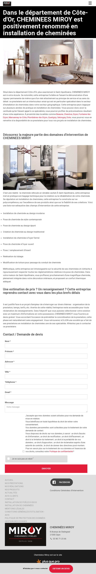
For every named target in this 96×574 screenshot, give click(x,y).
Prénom (9, 351)
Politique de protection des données (25, 518)
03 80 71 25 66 (59, 539)
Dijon (75, 114)
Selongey (61, 117)
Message (9, 402)
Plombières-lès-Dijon (37, 117)
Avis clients (11, 496)
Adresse (9, 361)
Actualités (11, 492)
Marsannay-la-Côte (18, 117)
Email (8, 392)
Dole (69, 117)
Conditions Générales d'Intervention (67, 490)
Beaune (59, 114)
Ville (7, 372)
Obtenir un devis (61, 569)
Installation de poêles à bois (21, 502)
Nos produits (12, 489)
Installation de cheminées (19, 505)
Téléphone (10, 382)
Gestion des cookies (16, 521)
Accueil (9, 480)
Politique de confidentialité (61, 451)
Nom (8, 341)
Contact (9, 499)
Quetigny (52, 117)
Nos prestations (14, 483)
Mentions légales (14, 508)
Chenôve (68, 114)
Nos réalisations (14, 486)
